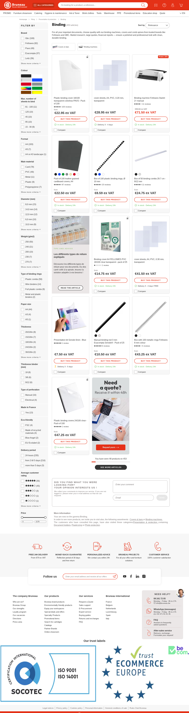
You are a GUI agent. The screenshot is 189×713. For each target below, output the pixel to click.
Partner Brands (50, 628)
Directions (17, 618)
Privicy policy (62, 708)
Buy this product (70, 119)
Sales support (85, 605)
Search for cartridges (53, 622)
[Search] (143, 5)
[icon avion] (114, 576)
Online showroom (51, 632)
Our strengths (18, 608)
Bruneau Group (19, 605)
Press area (17, 622)
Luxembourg (111, 612)
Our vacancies (19, 615)
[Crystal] (99, 335)
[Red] (26, 84)
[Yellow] (37, 92)
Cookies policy (76, 708)
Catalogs (48, 625)
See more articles (110, 467)
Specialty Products (52, 615)
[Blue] (37, 80)
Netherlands (111, 608)
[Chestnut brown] (26, 92)
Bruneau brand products (54, 602)
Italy (107, 618)
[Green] (37, 88)
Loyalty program (19, 612)
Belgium (109, 605)
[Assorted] (26, 88)
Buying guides (85, 615)
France (109, 602)
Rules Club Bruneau (138, 708)
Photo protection (92, 525)
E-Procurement (85, 608)
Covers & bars (136, 519)
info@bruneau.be (163, 603)
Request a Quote (86, 602)
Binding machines (154, 519)
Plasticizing (77, 525)
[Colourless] (26, 80)
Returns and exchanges (89, 618)
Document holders (62, 525)
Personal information (93, 708)
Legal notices (48, 708)
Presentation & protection (145, 522)
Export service (85, 612)
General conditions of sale (116, 708)
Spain (108, 615)
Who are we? (18, 602)
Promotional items (52, 618)
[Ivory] (70, 174)
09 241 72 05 (160, 598)
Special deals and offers (54, 612)
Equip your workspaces (54, 608)
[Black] (26, 75)
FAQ (81, 622)
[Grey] (37, 84)
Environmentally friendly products (58, 605)
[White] (37, 75)
